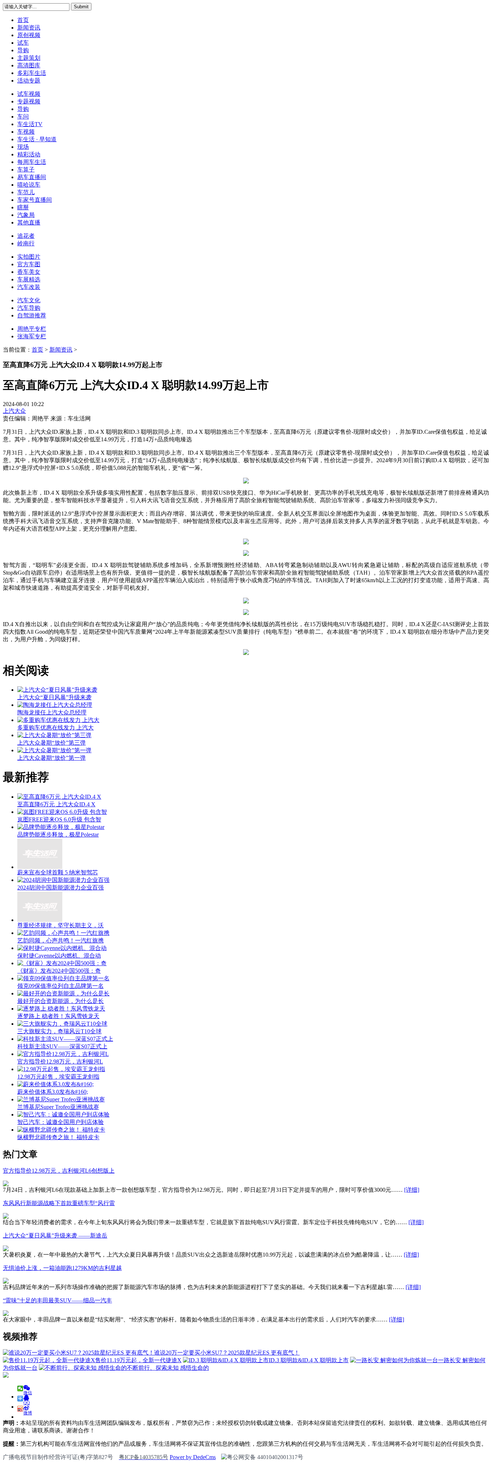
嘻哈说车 (28, 185)
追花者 (26, 236)
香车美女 (28, 272)
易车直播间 (31, 177)
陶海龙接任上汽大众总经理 (51, 712)
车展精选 (28, 279)
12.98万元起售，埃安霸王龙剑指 (58, 1077)
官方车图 (28, 264)
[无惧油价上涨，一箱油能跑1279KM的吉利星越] (6, 1282)
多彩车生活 (31, 73)
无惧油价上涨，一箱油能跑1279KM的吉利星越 (62, 1268)
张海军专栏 (31, 336)
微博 (27, 1411)
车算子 (26, 169)
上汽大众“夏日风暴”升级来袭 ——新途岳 (55, 1235)
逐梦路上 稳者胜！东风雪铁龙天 (58, 1016)
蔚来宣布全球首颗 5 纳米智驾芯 (57, 872)
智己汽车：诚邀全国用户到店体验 (60, 1122)
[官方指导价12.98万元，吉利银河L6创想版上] (6, 1184)
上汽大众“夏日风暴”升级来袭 (54, 697)
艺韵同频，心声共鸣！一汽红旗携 (60, 940)
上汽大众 (14, 411)
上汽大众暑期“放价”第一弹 (51, 758)
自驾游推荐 (31, 315)
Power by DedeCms (193, 1457)
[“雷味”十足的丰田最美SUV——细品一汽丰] (6, 1314)
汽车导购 (28, 308)
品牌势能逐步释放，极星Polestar (58, 834)
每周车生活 (31, 162)
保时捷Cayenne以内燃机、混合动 (59, 956)
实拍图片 (28, 257)
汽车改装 (28, 287)
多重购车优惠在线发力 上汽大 (55, 727)
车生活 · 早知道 (37, 139)
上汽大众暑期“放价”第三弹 (51, 743)
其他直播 (28, 222)
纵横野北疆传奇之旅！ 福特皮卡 (58, 1137)
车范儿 (26, 192)
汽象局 (26, 215)
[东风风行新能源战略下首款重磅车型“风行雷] (6, 1217)
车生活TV (30, 124)
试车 (23, 43)
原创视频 (28, 35)
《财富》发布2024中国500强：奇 (59, 971)
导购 (23, 50)
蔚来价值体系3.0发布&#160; (52, 1092)
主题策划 (28, 58)
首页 (23, 20)
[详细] (411, 1190)
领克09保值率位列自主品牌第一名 (60, 986)
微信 (27, 1390)
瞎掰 (23, 207)
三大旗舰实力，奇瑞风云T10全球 (59, 1031)
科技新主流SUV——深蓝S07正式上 (62, 1046)
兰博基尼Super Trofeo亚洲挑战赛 (58, 1107)
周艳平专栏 (31, 329)
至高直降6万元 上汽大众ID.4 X (56, 804)
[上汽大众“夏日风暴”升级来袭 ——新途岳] (6, 1249)
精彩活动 (28, 154)
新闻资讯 (28, 27)
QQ (26, 1400)
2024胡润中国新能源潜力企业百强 (60, 887)
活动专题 (28, 80)
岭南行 (26, 243)
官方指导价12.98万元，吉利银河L (60, 1061)
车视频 (26, 132)
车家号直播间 (34, 200)
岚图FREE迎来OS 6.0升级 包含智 (59, 819)
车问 (23, 116)
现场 (23, 147)
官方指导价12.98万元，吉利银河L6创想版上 (59, 1171)
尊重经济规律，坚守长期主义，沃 (60, 925)
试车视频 (28, 94)
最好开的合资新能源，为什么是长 (60, 1001)
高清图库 (28, 65)
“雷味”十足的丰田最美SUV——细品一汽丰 (57, 1300)
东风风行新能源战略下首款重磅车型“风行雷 (59, 1203)
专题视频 (28, 101)
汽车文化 (28, 300)
